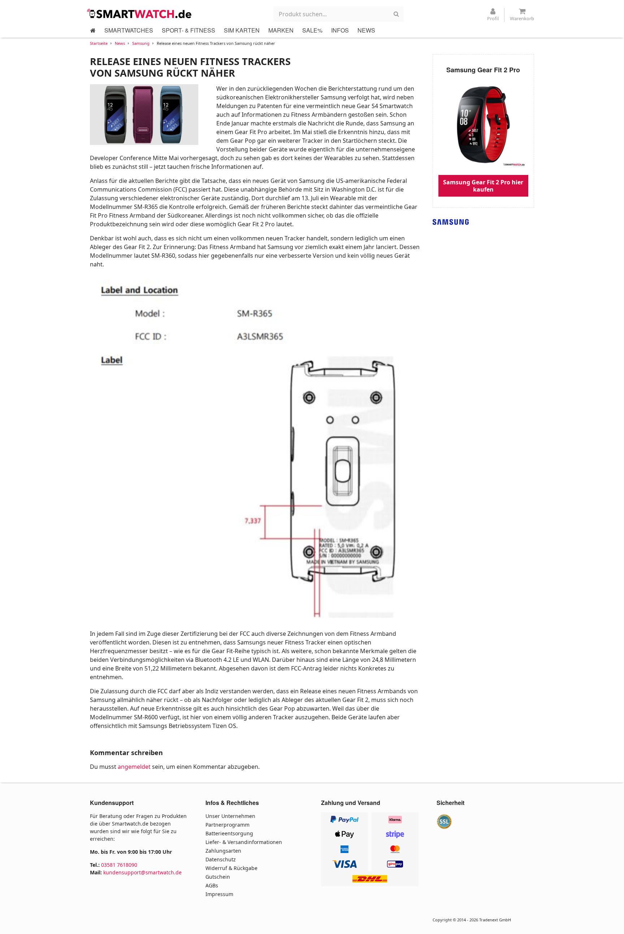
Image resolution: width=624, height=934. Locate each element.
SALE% (312, 30)
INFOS (340, 30)
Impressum (219, 894)
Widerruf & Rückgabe (231, 868)
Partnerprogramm (227, 824)
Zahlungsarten (223, 850)
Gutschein (217, 876)
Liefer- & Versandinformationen (243, 842)
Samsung (141, 43)
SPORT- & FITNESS (188, 30)
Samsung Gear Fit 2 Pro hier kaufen (483, 185)
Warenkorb (522, 18)
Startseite (99, 43)
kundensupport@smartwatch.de (142, 872)
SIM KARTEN (242, 30)
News (120, 43)
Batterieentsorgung (229, 833)
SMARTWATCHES (128, 30)
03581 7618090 (119, 864)
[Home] (93, 30)
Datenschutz (220, 859)
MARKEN (281, 30)
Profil (493, 18)
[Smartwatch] (141, 13)
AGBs (211, 885)
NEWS (366, 30)
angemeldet (134, 767)
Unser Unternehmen (230, 816)
